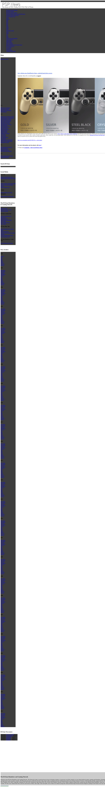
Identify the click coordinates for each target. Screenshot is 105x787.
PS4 (7, 23)
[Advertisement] (8, 82)
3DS (7, 26)
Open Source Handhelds (11, 38)
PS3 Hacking (4, 111)
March (2, 262)
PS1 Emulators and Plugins (7, 156)
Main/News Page (4, 59)
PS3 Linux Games (5, 109)
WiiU (7, 37)
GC (7, 34)
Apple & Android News (6, 216)
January (2, 265)
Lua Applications (4, 137)
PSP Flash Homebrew (5, 121)
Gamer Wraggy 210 (10, 16)
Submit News (9, 50)
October (2, 273)
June (2, 258)
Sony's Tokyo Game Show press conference (67, 133)
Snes (7, 32)
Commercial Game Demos (7, 139)
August (2, 256)
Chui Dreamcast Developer (7, 243)
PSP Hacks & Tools (5, 123)
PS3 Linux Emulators (5, 107)
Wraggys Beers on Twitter (6, 192)
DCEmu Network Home (11, 10)
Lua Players (3, 134)
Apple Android (9, 39)
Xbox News (3, 224)
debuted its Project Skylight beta (97, 135)
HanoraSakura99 (10, 734)
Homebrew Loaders (5, 133)
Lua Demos (3, 138)
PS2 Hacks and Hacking (6, 151)
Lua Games (3, 136)
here (40, 145)
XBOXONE (9, 42)
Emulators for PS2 (5, 149)
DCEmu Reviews (10, 46)
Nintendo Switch (10, 30)
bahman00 (8, 738)
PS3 (7, 24)
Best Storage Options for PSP (7, 116)
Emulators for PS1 (5, 157)
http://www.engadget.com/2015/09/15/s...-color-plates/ (30, 140)
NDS (7, 28)
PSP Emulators (4, 130)
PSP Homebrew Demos (6, 124)
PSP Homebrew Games (6, 119)
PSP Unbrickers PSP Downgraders (5, 129)
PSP (7, 20)
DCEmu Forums (10, 11)
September (3, 274)
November (3, 271)
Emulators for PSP (5, 142)
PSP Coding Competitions (6, 141)
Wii (7, 35)
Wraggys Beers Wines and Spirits (8, 178)
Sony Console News (5, 222)
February (3, 264)
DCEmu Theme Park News (12, 15)
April (2, 261)
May (2, 260)
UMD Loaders (4, 132)
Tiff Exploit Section (5, 127)
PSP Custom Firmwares (6, 120)
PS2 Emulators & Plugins (6, 147)
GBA (7, 33)
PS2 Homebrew (4, 148)
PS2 (7, 25)
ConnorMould (9, 736)
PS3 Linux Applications (6, 110)
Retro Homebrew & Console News (14, 44)
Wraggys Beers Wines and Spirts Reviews (15, 14)
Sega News (3, 217)
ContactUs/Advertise (11, 51)
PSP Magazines (4, 125)
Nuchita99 (8, 737)
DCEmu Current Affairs (11, 12)
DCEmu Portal (4, 208)
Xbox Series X (9, 43)
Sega (7, 17)
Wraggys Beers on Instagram (7, 196)
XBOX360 (8, 41)
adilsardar (8, 739)
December (3, 270)
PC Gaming (9, 47)
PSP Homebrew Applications (7, 118)
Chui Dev (8, 48)
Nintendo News (4, 218)
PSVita (7, 19)
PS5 (7, 21)
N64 (7, 29)
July (1, 257)
